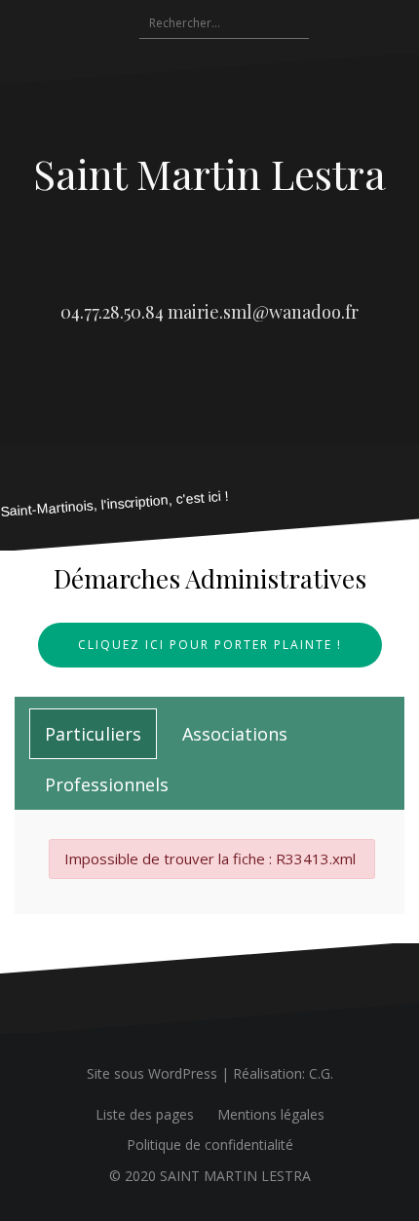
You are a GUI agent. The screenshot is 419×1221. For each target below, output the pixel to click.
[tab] (93, 733)
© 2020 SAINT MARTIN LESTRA (210, 1175)
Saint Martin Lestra (209, 173)
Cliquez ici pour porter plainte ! (210, 644)
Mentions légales (270, 1114)
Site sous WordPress (152, 1073)
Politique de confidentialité (210, 1144)
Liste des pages (144, 1114)
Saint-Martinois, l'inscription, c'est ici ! (115, 503)
